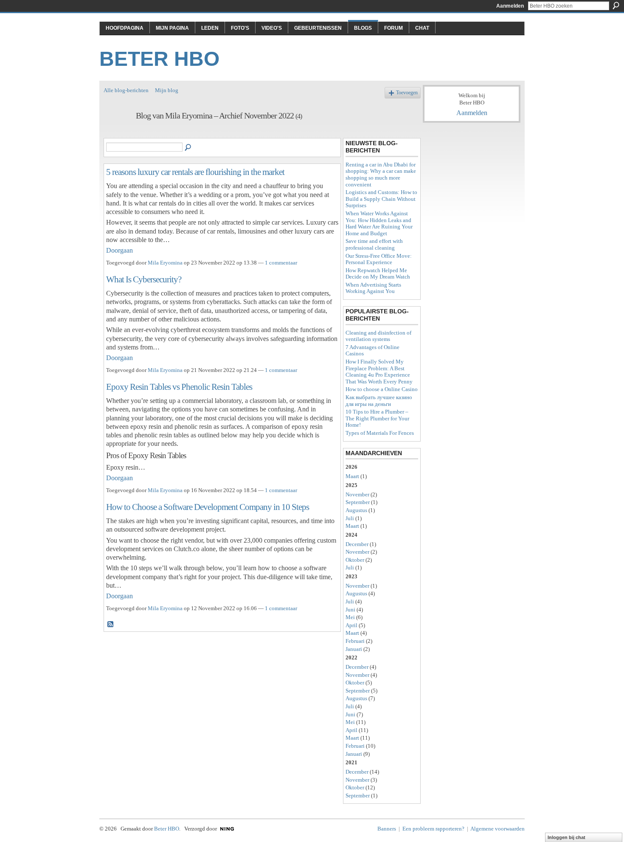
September (358, 502)
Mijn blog (166, 90)
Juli (350, 518)
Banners (386, 828)
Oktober (355, 560)
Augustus (356, 510)
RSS (111, 624)
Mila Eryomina (165, 262)
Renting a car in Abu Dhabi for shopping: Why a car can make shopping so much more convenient (381, 174)
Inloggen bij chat (566, 837)
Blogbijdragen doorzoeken (188, 148)
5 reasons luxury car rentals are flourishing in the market (195, 172)
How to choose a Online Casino (382, 389)
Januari (354, 649)
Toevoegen (407, 93)
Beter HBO (159, 59)
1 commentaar (281, 262)
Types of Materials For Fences (380, 433)
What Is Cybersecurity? (143, 279)
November (357, 494)
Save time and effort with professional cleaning (374, 244)
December (357, 544)
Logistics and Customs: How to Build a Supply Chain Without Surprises (381, 198)
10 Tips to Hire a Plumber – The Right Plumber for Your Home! (377, 418)
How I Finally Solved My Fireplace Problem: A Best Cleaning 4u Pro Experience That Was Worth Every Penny (379, 371)
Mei (350, 617)
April (351, 625)
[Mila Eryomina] (117, 134)
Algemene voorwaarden (497, 828)
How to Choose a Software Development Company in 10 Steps (207, 507)
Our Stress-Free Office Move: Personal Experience (379, 259)
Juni (350, 609)
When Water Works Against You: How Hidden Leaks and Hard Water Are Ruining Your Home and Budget (379, 223)
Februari (355, 641)
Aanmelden (510, 6)
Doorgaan (119, 250)
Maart (352, 476)
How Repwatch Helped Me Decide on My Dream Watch (378, 273)
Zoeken (616, 5)
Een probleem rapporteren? (433, 828)
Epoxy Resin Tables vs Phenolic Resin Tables (179, 386)
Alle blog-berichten (126, 90)
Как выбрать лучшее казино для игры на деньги (379, 400)
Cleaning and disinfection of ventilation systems (378, 336)
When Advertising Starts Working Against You (373, 288)
